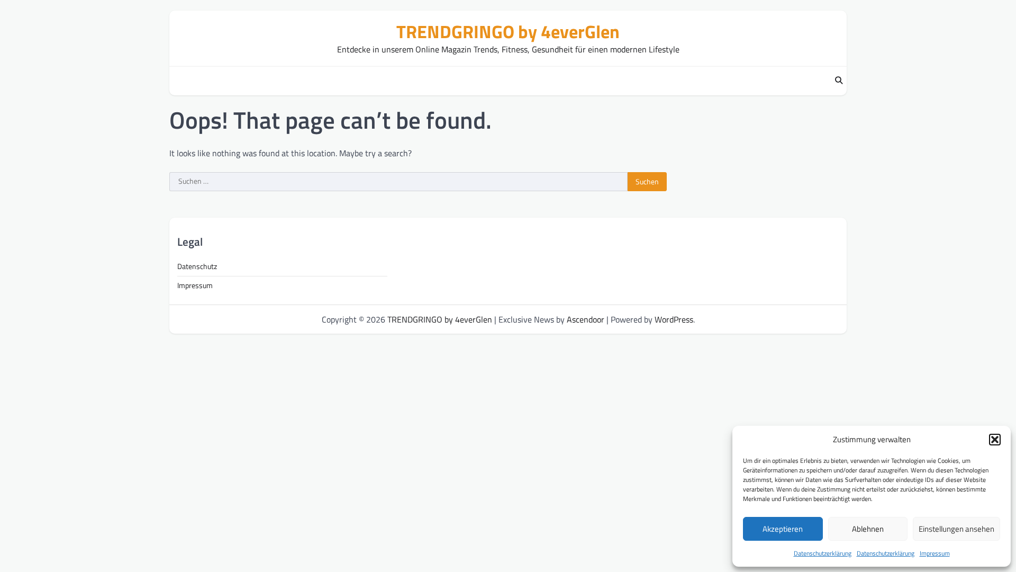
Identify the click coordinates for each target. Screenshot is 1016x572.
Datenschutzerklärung (822, 553)
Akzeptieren (783, 529)
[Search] (839, 81)
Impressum (935, 553)
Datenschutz (197, 266)
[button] (995, 439)
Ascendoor (585, 319)
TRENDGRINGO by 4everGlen (508, 31)
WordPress (674, 319)
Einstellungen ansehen (956, 529)
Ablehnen (868, 529)
